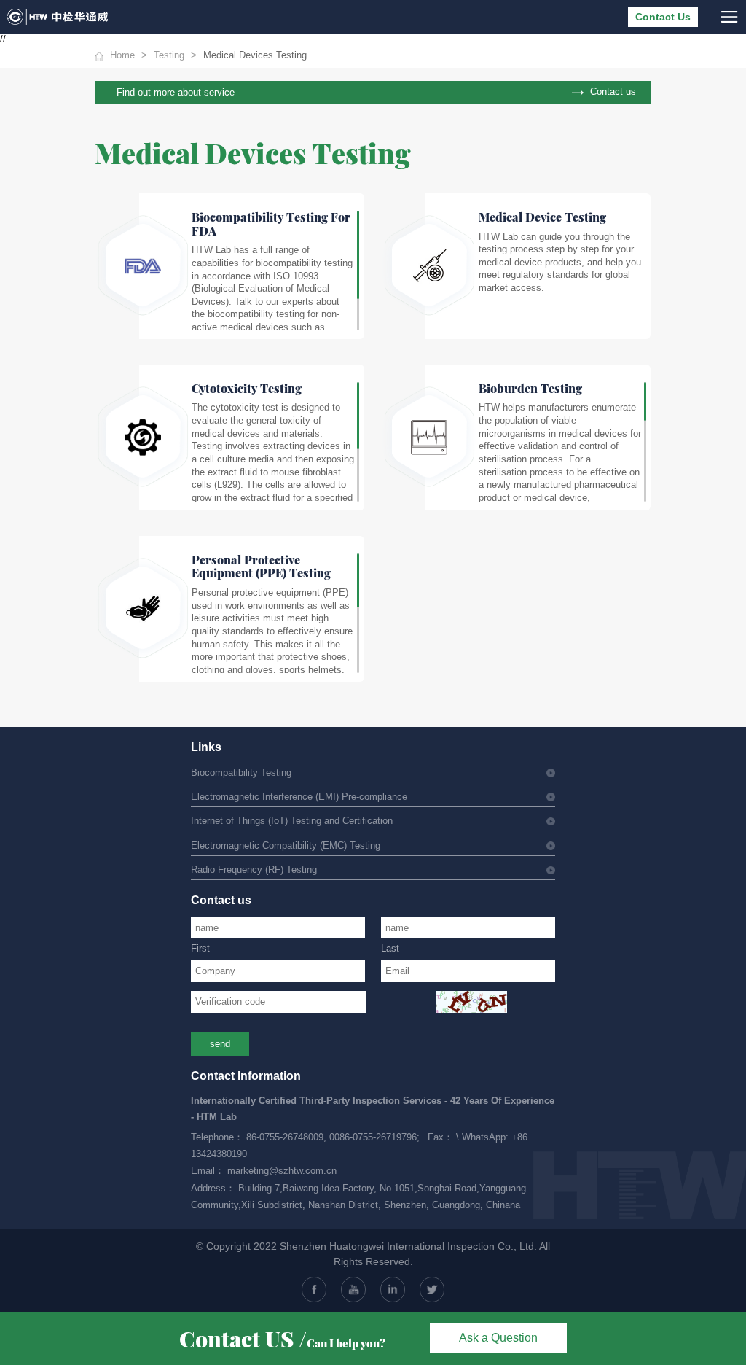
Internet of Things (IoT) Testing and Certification (292, 821)
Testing (169, 55)
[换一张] (471, 1002)
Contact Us (663, 17)
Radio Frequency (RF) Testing (254, 870)
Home (122, 55)
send (220, 1044)
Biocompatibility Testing (241, 773)
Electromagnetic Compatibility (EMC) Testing (285, 846)
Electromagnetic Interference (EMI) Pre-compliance (299, 797)
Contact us (613, 91)
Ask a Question (498, 1337)
